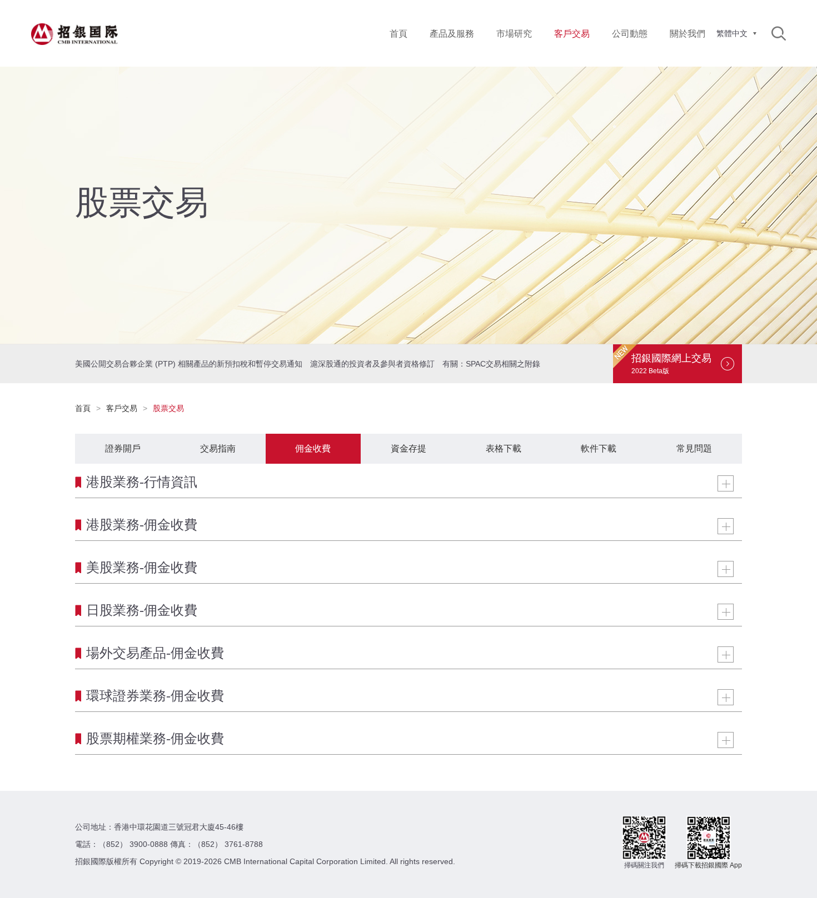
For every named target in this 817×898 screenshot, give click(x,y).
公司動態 (629, 33)
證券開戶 (123, 448)
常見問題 (694, 448)
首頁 (398, 33)
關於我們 (687, 33)
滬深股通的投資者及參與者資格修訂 (372, 363)
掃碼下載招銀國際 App (708, 865)
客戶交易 (121, 408)
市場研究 (514, 33)
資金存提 (408, 448)
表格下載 (503, 448)
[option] (408, 205)
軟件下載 (598, 448)
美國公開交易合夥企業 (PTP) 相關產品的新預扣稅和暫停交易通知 (188, 363)
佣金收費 (313, 448)
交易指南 (218, 448)
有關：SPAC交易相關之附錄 (491, 363)
